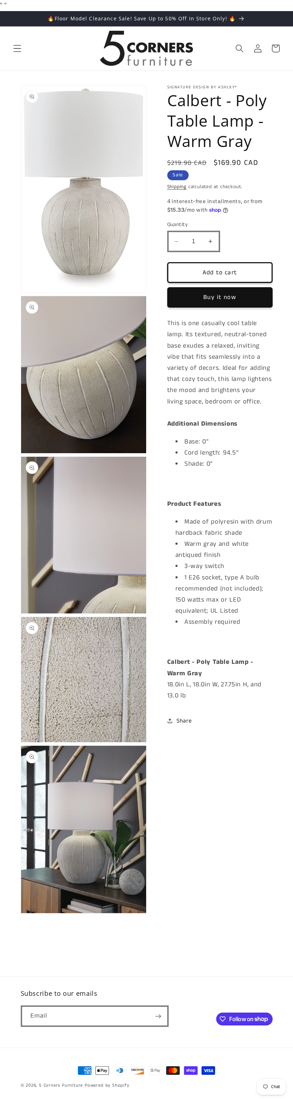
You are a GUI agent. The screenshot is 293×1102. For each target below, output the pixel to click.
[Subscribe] (158, 1016)
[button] (17, 48)
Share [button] (184, 721)
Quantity (177, 224)
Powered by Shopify (107, 1085)
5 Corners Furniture (61, 1085)
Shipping (177, 186)
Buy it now (219, 297)
